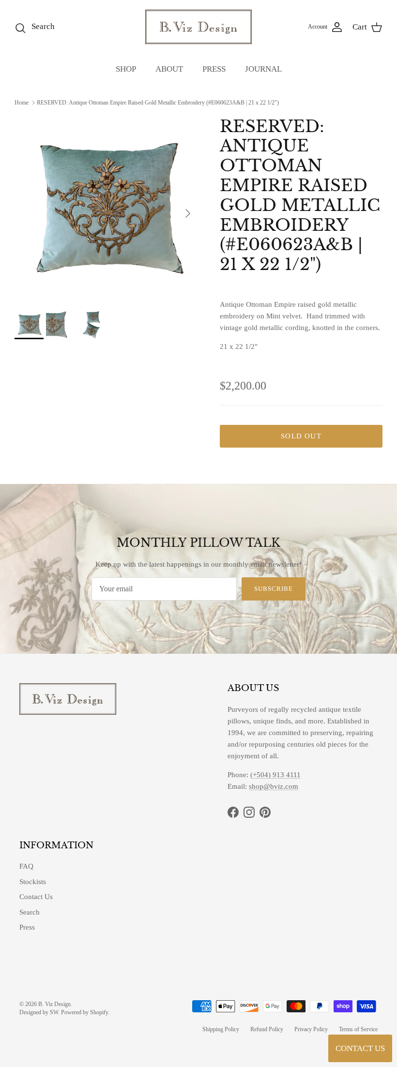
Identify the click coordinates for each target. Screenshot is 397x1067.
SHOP (126, 69)
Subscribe (273, 588)
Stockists (32, 882)
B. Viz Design (54, 1004)
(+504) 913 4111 (275, 775)
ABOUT (169, 69)
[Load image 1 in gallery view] (106, 209)
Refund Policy (266, 1029)
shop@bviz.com (273, 786)
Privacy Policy (311, 1029)
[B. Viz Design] (198, 27)
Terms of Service (358, 1029)
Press (27, 927)
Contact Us (36, 897)
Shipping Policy (220, 1029)
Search (29, 912)
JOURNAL (263, 69)
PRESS (214, 69)
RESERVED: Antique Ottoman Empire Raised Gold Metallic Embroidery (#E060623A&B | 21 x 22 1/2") (158, 102)
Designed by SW (38, 1012)
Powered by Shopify (84, 1012)
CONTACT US (360, 1048)
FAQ (26, 866)
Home (22, 102)
